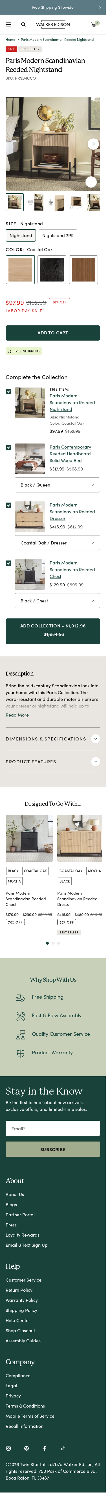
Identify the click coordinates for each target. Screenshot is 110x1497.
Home (10, 39)
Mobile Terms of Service (30, 1416)
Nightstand (21, 235)
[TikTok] (62, 1449)
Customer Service (23, 1280)
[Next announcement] (100, 7)
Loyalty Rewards (22, 1235)
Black (13, 870)
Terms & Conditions (25, 1406)
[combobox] (23, 24)
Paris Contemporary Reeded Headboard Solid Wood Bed (70, 453)
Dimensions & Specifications (46, 739)
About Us (15, 1194)
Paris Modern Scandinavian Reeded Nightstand (72, 402)
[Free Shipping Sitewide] (52, 7)
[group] (29, 875)
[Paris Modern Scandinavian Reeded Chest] (29, 838)
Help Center (18, 1320)
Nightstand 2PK (58, 235)
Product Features (31, 761)
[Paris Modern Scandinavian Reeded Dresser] (80, 838)
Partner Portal (20, 1214)
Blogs (11, 1204)
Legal (11, 1385)
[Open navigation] (8, 24)
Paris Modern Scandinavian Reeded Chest (72, 569)
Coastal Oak (35, 870)
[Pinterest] (26, 1449)
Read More (17, 715)
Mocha (14, 881)
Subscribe (53, 1149)
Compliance (18, 1375)
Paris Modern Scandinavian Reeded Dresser (72, 511)
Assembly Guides (23, 1340)
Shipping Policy (21, 1310)
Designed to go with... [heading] (53, 804)
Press (11, 1225)
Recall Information (24, 1426)
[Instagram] (8, 1449)
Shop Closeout (20, 1330)
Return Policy (19, 1290)
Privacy (13, 1396)
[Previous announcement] (5, 7)
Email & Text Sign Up (27, 1245)
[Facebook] (44, 1449)
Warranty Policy (22, 1300)
